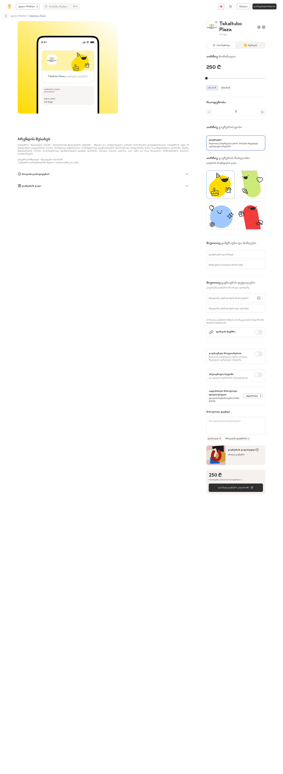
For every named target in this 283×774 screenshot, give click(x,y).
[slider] (206, 78)
